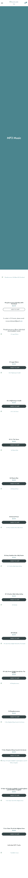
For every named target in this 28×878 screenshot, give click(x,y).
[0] (25, 3)
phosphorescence (14, 327)
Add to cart (15, 309)
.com (21, 321)
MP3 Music (14, 846)
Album (14, 270)
